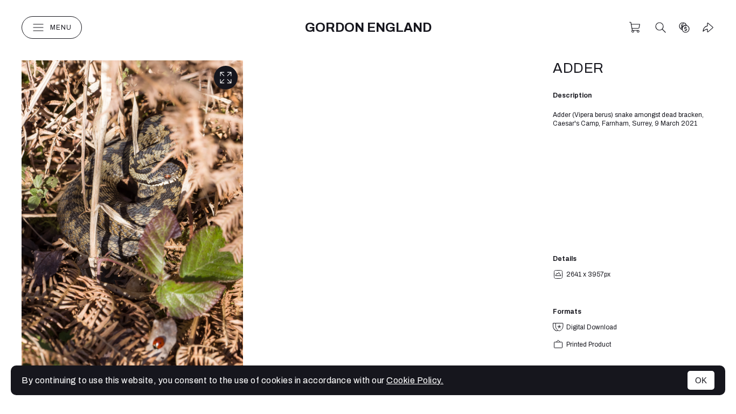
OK (701, 380)
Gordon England (368, 27)
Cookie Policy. (414, 380)
